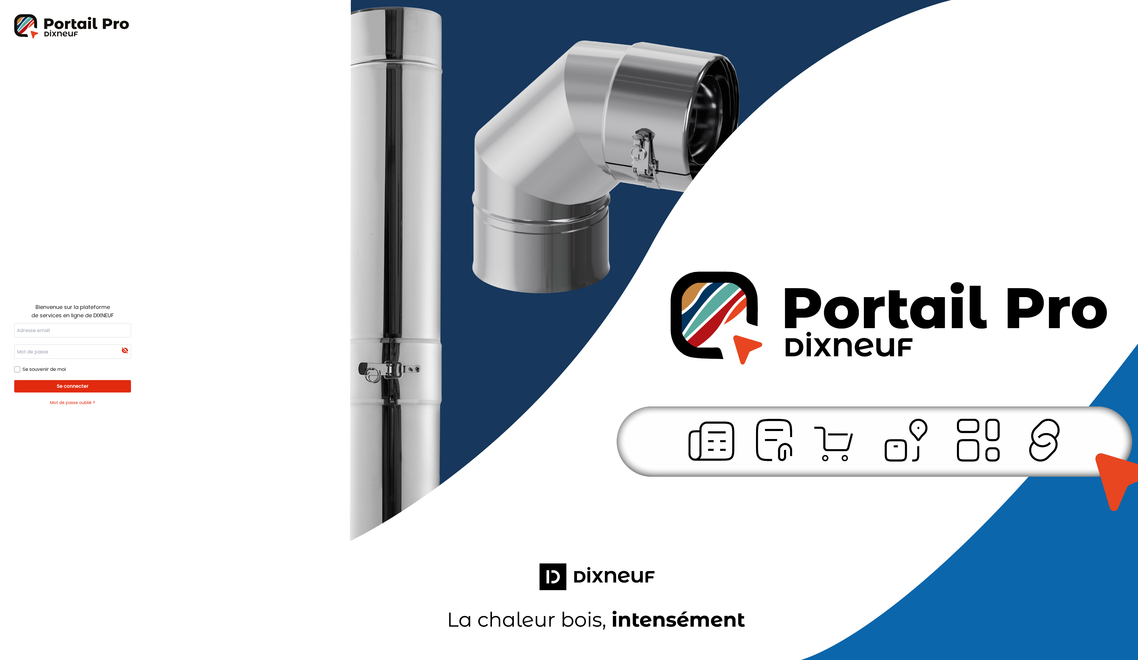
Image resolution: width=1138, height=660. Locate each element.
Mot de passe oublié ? (72, 403)
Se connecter (73, 386)
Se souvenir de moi (44, 369)
